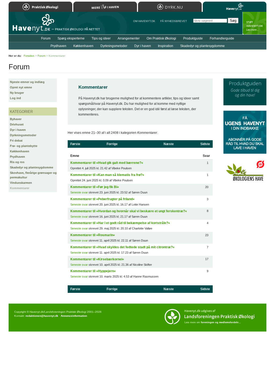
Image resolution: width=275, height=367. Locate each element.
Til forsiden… (32, 25)
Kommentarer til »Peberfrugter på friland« (102, 199)
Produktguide (193, 38)
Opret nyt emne (21, 87)
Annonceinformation (74, 315)
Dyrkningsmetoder (23, 135)
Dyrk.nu (170, 7)
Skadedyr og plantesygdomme (31, 167)
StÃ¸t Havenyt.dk (254, 23)
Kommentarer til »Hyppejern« (93, 271)
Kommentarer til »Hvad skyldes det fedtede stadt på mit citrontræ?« (122, 247)
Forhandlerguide (222, 38)
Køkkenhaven (19, 151)
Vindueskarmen (21, 182)
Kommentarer (19, 188)
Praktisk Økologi (40, 7)
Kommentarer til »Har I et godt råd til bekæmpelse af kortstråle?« (120, 223)
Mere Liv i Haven (105, 7)
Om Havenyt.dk (144, 21)
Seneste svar (79, 192)
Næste (169, 144)
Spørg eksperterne (71, 38)
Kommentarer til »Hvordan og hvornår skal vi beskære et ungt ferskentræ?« (128, 211)
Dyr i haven (18, 129)
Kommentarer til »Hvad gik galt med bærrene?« (106, 163)
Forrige (112, 144)
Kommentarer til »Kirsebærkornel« (97, 259)
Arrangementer (129, 38)
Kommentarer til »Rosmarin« (92, 235)
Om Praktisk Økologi (161, 38)
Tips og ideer (101, 38)
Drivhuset (17, 124)
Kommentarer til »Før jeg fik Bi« (94, 187)
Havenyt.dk (234, 7)
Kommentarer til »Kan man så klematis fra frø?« (107, 175)
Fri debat (16, 140)
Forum (45, 38)
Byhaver (15, 119)
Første (75, 144)
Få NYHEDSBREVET (173, 21)
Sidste (205, 144)
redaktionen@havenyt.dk (42, 315)
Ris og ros (17, 162)
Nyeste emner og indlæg (27, 82)
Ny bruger (17, 92)
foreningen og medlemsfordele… (221, 322)
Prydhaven (17, 156)
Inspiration (165, 46)
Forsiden (29, 55)
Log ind (15, 98)
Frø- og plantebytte (23, 145)
